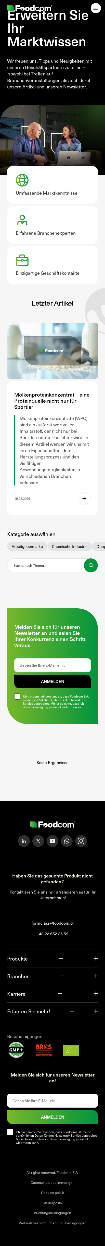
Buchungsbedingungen (52, 1213)
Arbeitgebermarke (27, 546)
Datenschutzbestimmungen (52, 1182)
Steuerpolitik (52, 1202)
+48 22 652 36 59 (52, 934)
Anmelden (52, 681)
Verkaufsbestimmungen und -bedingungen (52, 1223)
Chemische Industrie (69, 546)
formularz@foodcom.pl (53, 923)
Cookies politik (52, 1192)
